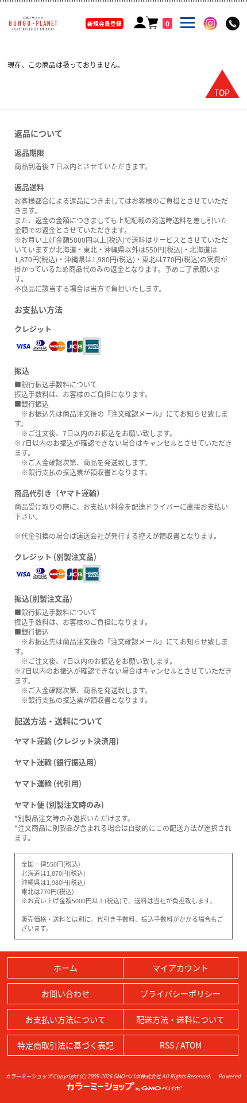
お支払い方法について (65, 1019)
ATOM (191, 1045)
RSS (167, 1045)
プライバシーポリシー (180, 993)
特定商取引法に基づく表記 (65, 1045)
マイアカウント (180, 967)
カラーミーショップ (28, 1076)
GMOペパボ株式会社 (137, 1076)
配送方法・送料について (180, 1019)
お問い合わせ (65, 993)
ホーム (65, 967)
